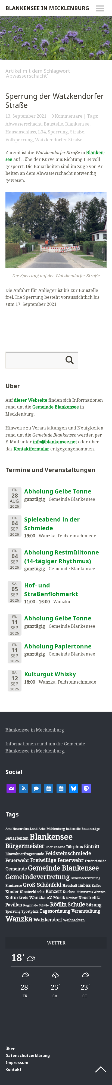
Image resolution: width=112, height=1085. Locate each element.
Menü (100, 8)
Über (10, 1048)
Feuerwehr (17, 860)
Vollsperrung (19, 140)
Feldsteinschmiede (68, 853)
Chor (49, 847)
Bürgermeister (25, 846)
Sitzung (94, 905)
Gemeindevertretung (37, 876)
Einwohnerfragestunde (24, 853)
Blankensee (77, 124)
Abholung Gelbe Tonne (57, 491)
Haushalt (70, 885)
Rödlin (58, 904)
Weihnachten (74, 920)
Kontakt (13, 1069)
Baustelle (53, 124)
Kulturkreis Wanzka (90, 892)
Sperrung (58, 132)
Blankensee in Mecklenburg (47, 8)
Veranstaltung (85, 911)
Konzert (54, 891)
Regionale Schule (36, 905)
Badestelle (73, 829)
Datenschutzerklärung (27, 1055)
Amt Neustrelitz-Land (21, 829)
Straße (77, 132)
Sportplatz (30, 911)
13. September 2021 (25, 116)
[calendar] (48, 788)
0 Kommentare (66, 116)
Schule (76, 904)
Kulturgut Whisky (50, 674)
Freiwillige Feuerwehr (57, 860)
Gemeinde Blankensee (55, 407)
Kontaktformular (31, 449)
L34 (42, 132)
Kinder (12, 891)
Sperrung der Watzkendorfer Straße (54, 100)
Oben (101, 1069)
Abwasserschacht (23, 124)
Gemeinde (16, 868)
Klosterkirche (32, 891)
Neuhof (71, 898)
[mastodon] (86, 788)
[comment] (36, 788)
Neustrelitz (89, 897)
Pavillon (13, 905)
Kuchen (69, 891)
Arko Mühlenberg (52, 829)
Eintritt (91, 846)
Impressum (16, 1062)
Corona (59, 847)
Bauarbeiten (17, 838)
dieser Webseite (30, 400)
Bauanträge (91, 829)
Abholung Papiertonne (58, 646)
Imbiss (84, 885)
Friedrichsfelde (95, 861)
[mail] (11, 788)
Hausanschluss (20, 132)
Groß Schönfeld (42, 884)
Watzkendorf (47, 919)
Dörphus (74, 846)
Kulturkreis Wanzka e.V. (28, 897)
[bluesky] (73, 788)
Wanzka (18, 919)
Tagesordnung (55, 911)
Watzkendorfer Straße (58, 140)
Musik (59, 897)
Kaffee (96, 886)
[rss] (23, 788)
